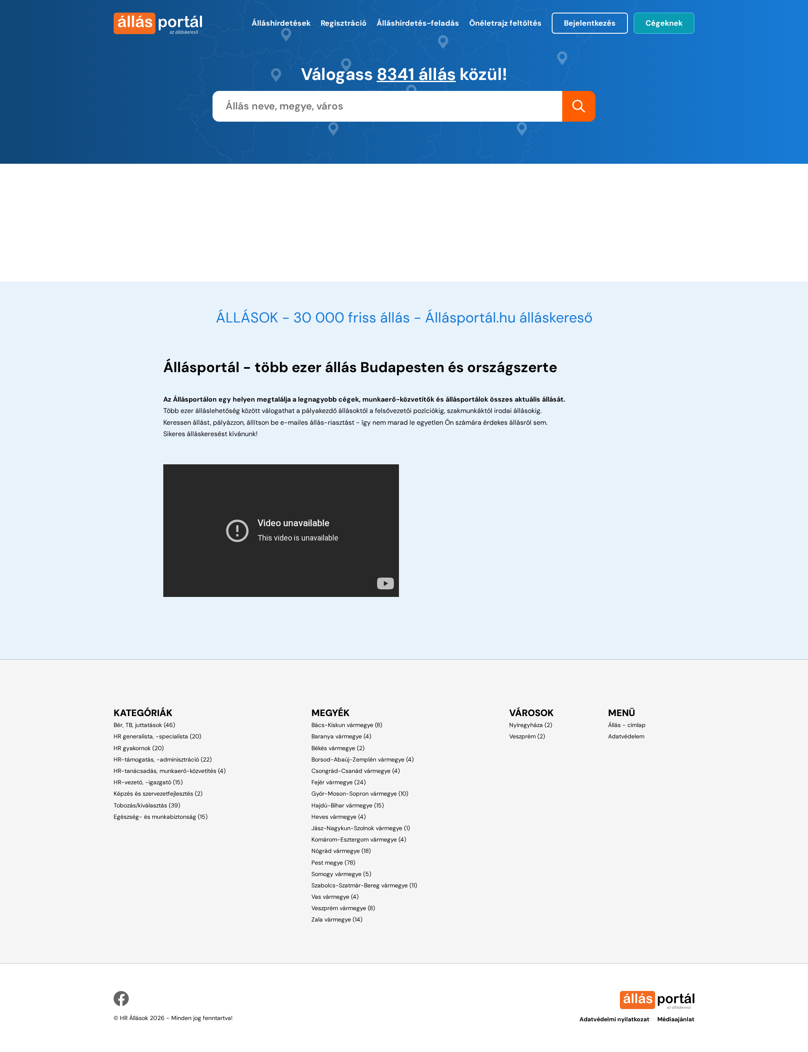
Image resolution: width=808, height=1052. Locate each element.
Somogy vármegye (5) (341, 874)
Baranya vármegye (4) (341, 736)
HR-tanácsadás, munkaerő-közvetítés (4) (170, 771)
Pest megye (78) (333, 862)
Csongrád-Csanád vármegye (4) (355, 771)
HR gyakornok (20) (139, 748)
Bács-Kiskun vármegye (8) (346, 725)
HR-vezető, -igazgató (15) (148, 782)
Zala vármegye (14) (336, 919)
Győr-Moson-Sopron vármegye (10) (359, 793)
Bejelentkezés (590, 23)
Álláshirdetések (281, 23)
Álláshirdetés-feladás (418, 23)
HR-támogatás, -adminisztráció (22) (163, 759)
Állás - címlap (627, 725)
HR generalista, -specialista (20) (157, 736)
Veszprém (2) (527, 736)
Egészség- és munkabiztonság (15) (160, 816)
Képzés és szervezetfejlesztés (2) (158, 793)
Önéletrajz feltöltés (505, 23)
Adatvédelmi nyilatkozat (614, 1019)
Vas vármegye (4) (335, 896)
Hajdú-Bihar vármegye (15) (347, 805)
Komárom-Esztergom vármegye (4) (358, 839)
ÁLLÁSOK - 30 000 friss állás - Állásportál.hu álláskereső (404, 317)
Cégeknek (664, 23)
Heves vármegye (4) (338, 816)
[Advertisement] (359, 223)
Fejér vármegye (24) (338, 782)
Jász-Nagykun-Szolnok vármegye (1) (360, 828)
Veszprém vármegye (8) (343, 908)
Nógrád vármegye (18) (341, 851)
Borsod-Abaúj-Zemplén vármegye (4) (362, 759)
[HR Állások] (157, 23)
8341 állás (416, 74)
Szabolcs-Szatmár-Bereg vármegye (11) (364, 885)
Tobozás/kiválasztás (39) (147, 805)
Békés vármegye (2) (337, 748)
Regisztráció (344, 23)
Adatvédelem (626, 736)
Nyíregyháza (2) (530, 725)
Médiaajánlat (675, 1019)
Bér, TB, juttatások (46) (144, 725)
